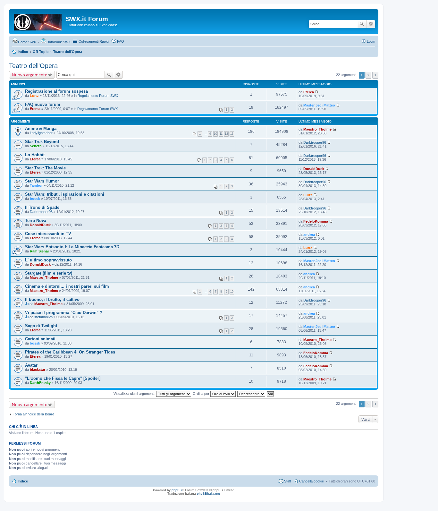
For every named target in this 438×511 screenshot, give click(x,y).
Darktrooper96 (314, 142)
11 (221, 133)
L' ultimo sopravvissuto (48, 260)
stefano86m (43, 317)
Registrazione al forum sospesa (56, 91)
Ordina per (201, 394)
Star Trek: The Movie (45, 168)
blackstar (37, 369)
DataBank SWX (58, 42)
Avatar (31, 365)
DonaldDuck (313, 169)
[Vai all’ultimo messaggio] (316, 92)
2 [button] (368, 75)
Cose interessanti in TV (48, 233)
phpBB (177, 490)
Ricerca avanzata (370, 24)
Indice (23, 52)
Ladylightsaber (41, 133)
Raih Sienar (39, 251)
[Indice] (38, 21)
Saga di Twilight (41, 325)
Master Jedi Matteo (319, 105)
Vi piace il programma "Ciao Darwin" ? (63, 312)
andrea (309, 234)
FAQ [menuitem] (120, 41)
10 (215, 133)
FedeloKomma (315, 221)
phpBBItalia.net (208, 493)
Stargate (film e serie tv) (48, 273)
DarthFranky (40, 383)
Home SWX (27, 42)
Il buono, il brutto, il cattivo (52, 299)
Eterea (308, 92)
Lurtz (34, 96)
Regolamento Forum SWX (98, 96)
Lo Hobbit (35, 154)
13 (231, 133)
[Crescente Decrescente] (251, 394)
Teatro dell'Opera (67, 52)
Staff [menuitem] (287, 481)
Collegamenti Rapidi (94, 41)
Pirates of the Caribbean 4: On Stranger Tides (70, 352)
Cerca (361, 24)
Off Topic (40, 52)
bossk (35, 198)
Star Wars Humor (42, 181)
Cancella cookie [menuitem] (311, 481)
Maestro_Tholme (317, 129)
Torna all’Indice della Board (33, 414)
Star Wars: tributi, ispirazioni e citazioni (64, 194)
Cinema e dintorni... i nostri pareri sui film (67, 286)
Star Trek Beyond (42, 141)
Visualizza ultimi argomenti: (135, 394)
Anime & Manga (40, 128)
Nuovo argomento (29, 75)
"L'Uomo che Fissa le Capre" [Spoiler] (62, 378)
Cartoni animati (40, 338)
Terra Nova (35, 220)
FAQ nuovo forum (42, 104)
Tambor (36, 185)
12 (226, 133)
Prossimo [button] (375, 75)
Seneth (36, 146)
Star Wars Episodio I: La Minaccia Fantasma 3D (72, 246)
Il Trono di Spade (42, 207)
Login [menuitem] (371, 41)
